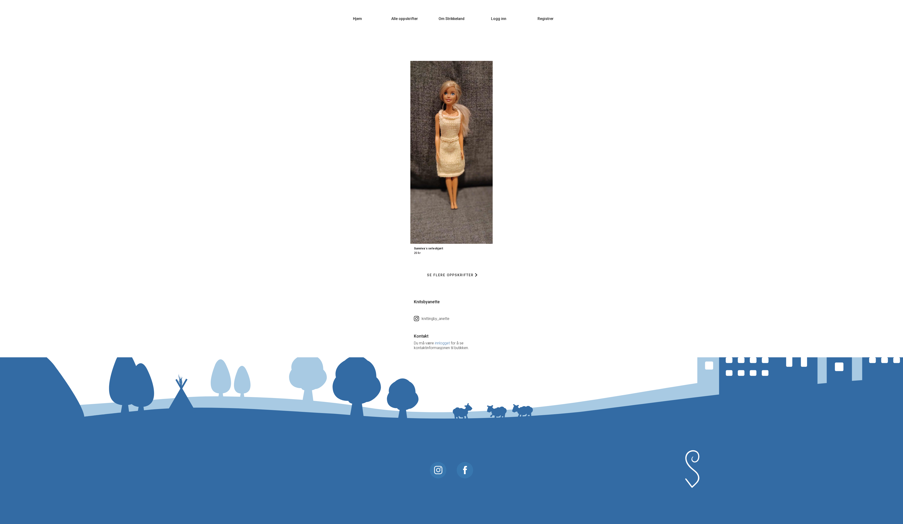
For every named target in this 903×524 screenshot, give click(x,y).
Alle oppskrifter (404, 18)
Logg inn (498, 18)
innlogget (442, 343)
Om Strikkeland (451, 18)
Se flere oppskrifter (450, 275)
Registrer (546, 18)
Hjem (357, 18)
